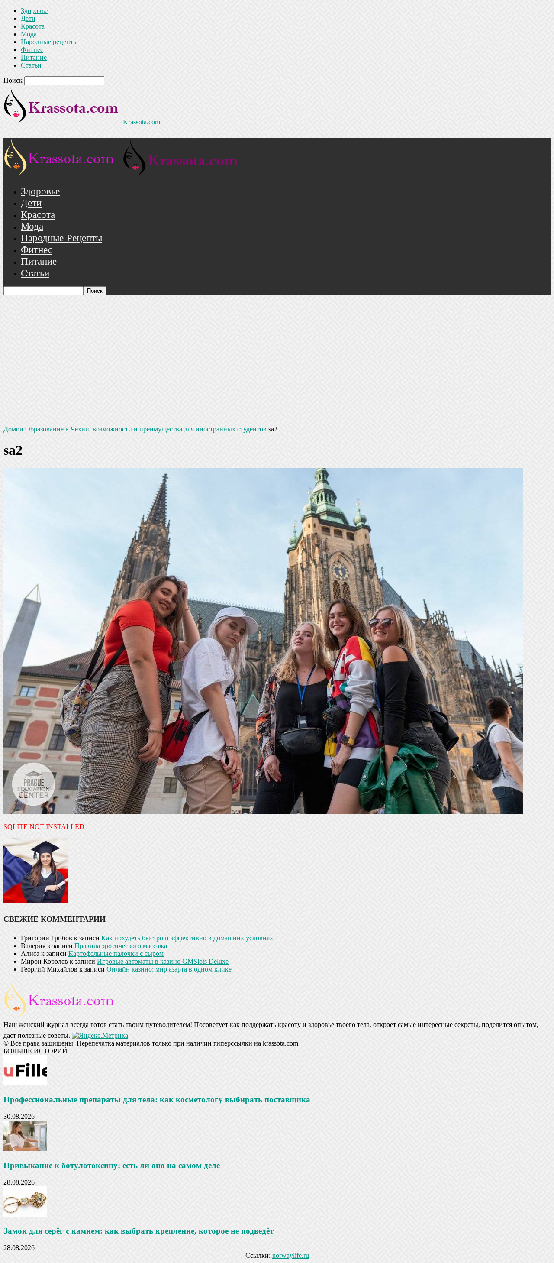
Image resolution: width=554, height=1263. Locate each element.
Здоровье (34, 10)
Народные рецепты (49, 41)
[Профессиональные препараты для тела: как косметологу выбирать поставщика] (25, 1083)
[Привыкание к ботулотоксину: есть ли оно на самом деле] (25, 1148)
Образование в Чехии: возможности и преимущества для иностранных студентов (146, 429)
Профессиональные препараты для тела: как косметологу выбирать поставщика (156, 1099)
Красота (33, 26)
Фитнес (32, 49)
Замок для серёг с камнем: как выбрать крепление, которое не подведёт (138, 1230)
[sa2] (263, 812)
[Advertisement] (277, 360)
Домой (13, 429)
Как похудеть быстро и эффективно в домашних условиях (187, 938)
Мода (29, 34)
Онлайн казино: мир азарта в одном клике (169, 969)
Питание (34, 57)
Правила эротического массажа (120, 945)
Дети (28, 18)
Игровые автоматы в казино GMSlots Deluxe (163, 961)
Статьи (31, 65)
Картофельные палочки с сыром (116, 953)
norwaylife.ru (290, 1255)
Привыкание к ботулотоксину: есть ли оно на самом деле (111, 1165)
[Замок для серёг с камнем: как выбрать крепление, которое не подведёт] (25, 1214)
